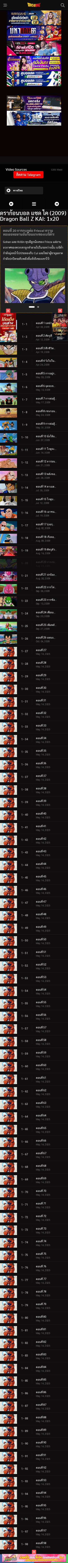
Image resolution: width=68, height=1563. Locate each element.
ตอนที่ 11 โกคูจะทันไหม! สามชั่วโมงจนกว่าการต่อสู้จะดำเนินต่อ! (46, 448)
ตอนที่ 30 (41, 687)
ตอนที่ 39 (41, 801)
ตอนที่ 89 (41, 1429)
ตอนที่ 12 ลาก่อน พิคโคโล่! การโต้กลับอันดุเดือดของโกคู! (46, 461)
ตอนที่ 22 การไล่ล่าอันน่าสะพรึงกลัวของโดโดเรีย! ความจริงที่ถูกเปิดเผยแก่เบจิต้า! (46, 587)
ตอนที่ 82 (41, 1341)
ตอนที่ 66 (41, 1140)
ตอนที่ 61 (41, 1077)
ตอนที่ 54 (41, 989)
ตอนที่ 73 (41, 1228)
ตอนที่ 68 (41, 1165)
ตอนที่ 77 (41, 1278)
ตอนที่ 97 (41, 1530)
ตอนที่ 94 (41, 1492)
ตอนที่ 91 (41, 1455)
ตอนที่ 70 (41, 1190)
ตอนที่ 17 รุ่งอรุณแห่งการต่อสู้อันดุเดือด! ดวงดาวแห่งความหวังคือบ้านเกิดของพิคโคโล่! (46, 524)
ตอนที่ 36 (41, 763)
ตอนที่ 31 (41, 700)
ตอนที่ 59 (41, 1052)
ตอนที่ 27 (41, 650)
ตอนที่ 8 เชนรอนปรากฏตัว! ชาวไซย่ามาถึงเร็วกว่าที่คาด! (46, 411)
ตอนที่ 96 (41, 1517)
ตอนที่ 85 (41, 1379)
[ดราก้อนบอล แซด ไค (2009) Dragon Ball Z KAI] (34, 204)
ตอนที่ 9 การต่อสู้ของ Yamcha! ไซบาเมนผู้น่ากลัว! (46, 423)
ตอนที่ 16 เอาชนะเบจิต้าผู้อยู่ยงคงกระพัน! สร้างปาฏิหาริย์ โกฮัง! (46, 511)
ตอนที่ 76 (41, 1266)
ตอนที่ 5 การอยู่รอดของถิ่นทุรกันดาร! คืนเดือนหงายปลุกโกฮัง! (46, 373)
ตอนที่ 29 (41, 675)
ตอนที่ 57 (41, 1027)
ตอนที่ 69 (41, 1178)
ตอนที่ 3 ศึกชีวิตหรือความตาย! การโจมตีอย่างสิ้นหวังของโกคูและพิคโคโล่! (46, 348)
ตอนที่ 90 (41, 1442)
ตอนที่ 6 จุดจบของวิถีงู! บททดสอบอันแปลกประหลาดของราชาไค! (46, 385)
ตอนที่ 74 (41, 1241)
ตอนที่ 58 (41, 1039)
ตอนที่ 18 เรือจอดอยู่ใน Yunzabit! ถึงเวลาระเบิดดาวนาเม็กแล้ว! (46, 536)
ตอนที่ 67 (41, 1153)
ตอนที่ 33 (41, 725)
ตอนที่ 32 (41, 712)
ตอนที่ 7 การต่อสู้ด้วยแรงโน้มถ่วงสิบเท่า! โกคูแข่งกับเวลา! (46, 398)
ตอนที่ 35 (41, 750)
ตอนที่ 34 (41, 738)
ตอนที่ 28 (41, 662)
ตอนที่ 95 (41, 1505)
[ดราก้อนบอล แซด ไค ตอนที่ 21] (56, 204)
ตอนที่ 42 (41, 838)
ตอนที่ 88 (41, 1417)
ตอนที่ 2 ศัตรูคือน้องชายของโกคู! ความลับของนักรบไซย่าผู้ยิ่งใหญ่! (46, 335)
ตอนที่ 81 (41, 1329)
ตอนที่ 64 (41, 1115)
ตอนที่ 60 (41, 1065)
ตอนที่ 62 (41, 1090)
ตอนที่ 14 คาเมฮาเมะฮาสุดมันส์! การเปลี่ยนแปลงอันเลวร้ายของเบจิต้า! (46, 486)
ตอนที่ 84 (41, 1367)
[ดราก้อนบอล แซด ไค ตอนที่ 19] (11, 204)
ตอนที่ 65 (41, 1128)
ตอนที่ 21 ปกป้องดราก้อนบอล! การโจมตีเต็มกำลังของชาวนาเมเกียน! (46, 574)
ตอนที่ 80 (41, 1316)
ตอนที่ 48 (41, 914)
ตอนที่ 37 (41, 775)
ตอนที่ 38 (41, 788)
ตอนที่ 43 (41, 851)
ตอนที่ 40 (41, 813)
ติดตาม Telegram (28, 174)
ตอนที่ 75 (41, 1253)
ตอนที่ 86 (41, 1392)
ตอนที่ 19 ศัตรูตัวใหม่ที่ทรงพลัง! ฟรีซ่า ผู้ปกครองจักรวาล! (46, 549)
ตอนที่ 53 (41, 977)
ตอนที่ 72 (41, 1216)
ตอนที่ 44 (41, 863)
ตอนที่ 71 (41, 1203)
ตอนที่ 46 (41, 889)
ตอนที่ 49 (41, 926)
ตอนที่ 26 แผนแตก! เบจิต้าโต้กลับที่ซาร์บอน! (46, 637)
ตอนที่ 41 (41, 826)
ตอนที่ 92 (41, 1467)
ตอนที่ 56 (41, 1014)
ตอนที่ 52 (41, 964)
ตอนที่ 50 (41, 939)
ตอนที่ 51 (41, 951)
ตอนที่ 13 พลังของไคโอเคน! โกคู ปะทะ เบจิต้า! (46, 474)
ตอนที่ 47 (41, 901)
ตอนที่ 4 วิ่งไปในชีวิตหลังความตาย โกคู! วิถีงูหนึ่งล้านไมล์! (46, 360)
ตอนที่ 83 (41, 1354)
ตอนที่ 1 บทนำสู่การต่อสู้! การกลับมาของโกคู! (46, 323)
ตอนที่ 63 (41, 1102)
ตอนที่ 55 (41, 1002)
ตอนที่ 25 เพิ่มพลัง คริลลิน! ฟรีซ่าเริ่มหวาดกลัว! (46, 624)
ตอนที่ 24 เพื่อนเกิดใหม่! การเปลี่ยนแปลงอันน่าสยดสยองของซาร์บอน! (46, 612)
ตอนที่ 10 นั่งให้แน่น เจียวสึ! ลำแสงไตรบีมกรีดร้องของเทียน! (46, 436)
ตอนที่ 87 (41, 1404)
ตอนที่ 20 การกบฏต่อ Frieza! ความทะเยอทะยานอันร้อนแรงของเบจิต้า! (46, 562)
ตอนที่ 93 (41, 1480)
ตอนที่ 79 (41, 1304)
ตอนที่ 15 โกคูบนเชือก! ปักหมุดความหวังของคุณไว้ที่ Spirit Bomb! (46, 499)
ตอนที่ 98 (41, 1543)
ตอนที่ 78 (41, 1291)
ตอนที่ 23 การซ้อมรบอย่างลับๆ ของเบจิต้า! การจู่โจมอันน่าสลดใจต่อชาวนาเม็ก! (46, 599)
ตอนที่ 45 (41, 876)
